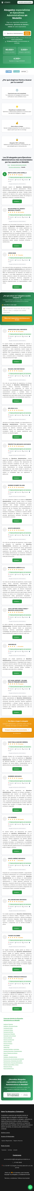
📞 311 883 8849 (17, 1162)
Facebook (4, 1150)
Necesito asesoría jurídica (25, 2)
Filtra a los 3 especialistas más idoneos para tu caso (17, 318)
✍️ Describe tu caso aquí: (9, 305)
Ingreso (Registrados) (7, 1140)
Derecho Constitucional (9, 1039)
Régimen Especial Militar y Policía (11, 1064)
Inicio (9, 165)
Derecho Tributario (8, 1041)
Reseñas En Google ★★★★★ (17, 61)
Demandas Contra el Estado (10, 1035)
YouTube (10, 1150)
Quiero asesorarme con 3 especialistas (17, 1094)
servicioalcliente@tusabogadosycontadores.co (17, 1159)
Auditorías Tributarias (8, 1024)
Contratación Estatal (8, 1028)
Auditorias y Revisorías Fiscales (10, 1026)
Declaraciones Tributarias (9, 1034)
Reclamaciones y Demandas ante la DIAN (13, 1060)
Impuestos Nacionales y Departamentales (13, 1051)
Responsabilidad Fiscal (9, 1068)
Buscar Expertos (27, 33)
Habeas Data (6, 1047)
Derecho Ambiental (8, 1037)
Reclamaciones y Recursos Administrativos (13, 1062)
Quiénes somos (5, 1132)
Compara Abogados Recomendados (16, 730)
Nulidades (6, 1055)
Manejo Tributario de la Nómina (10, 1053)
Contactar (16, 201)
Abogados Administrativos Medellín (18, 165)
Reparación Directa (8, 1066)
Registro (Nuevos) (18, 1140)
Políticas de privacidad (24, 1178)
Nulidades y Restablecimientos (10, 1057)
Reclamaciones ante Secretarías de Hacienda (14, 1059)
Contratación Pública (8, 1030)
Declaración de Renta (8, 1032)
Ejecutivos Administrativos (14, 167)
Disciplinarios (6, 1045)
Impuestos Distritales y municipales (11, 1049)
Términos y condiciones (10, 1178)
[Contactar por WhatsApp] (30, 1187)
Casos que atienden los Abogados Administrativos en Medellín (13, 1019)
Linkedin (15, 1150)
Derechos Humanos (8, 1043)
